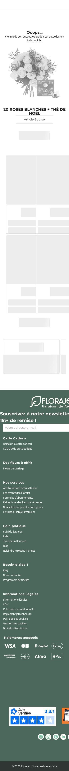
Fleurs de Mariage (13, 468)
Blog (5, 545)
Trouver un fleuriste (14, 541)
